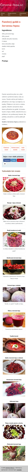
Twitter (14, 160)
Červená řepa (3, 14)
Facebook (7, 160)
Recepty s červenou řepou (12, 14)
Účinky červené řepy (23, 14)
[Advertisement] (14, 77)
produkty (19, 470)
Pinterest (20, 160)
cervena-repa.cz (10, 468)
